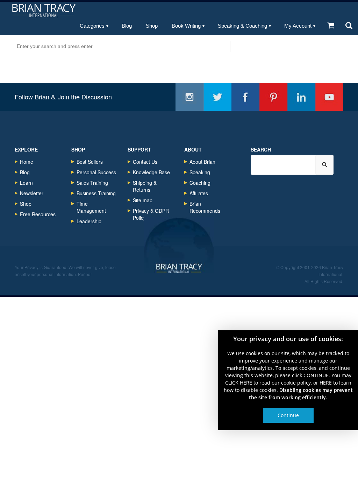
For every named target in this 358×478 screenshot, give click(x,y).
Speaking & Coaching (242, 26)
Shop (152, 26)
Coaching (199, 182)
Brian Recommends (204, 207)
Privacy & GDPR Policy (151, 214)
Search (261, 149)
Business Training (96, 193)
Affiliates (198, 193)
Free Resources (38, 214)
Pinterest (273, 97)
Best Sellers (90, 161)
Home (26, 161)
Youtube (329, 97)
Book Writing (186, 26)
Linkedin (301, 97)
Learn (26, 182)
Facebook (245, 97)
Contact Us (145, 161)
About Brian (202, 161)
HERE (326, 382)
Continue (288, 415)
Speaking (199, 172)
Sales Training (92, 182)
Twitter (217, 97)
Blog (127, 26)
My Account (298, 26)
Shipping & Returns (145, 186)
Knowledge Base (151, 172)
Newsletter (31, 193)
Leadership (89, 221)
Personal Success (96, 172)
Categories (92, 26)
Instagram (189, 97)
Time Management (91, 207)
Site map (142, 200)
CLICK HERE (238, 382)
